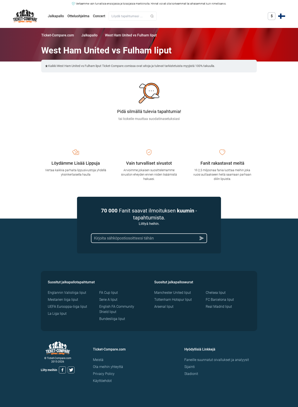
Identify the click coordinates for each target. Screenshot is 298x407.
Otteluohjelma (78, 16)
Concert (99, 16)
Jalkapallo (56, 16)
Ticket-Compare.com (57, 35)
